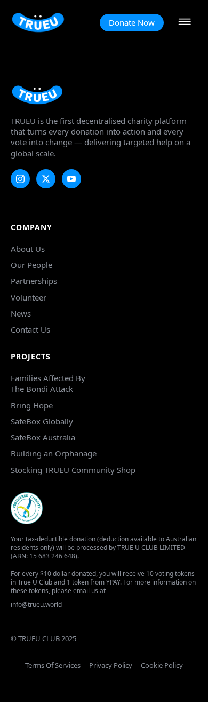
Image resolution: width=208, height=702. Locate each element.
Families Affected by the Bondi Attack (48, 383)
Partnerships (34, 280)
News (21, 313)
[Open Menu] (184, 23)
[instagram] (20, 178)
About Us (28, 248)
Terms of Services (53, 665)
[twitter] (45, 178)
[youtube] (71, 178)
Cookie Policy (162, 665)
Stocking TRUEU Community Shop (73, 469)
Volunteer (28, 297)
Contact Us (30, 329)
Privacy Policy (110, 665)
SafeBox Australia (43, 437)
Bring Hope (32, 405)
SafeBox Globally (42, 421)
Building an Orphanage (54, 453)
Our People (31, 264)
